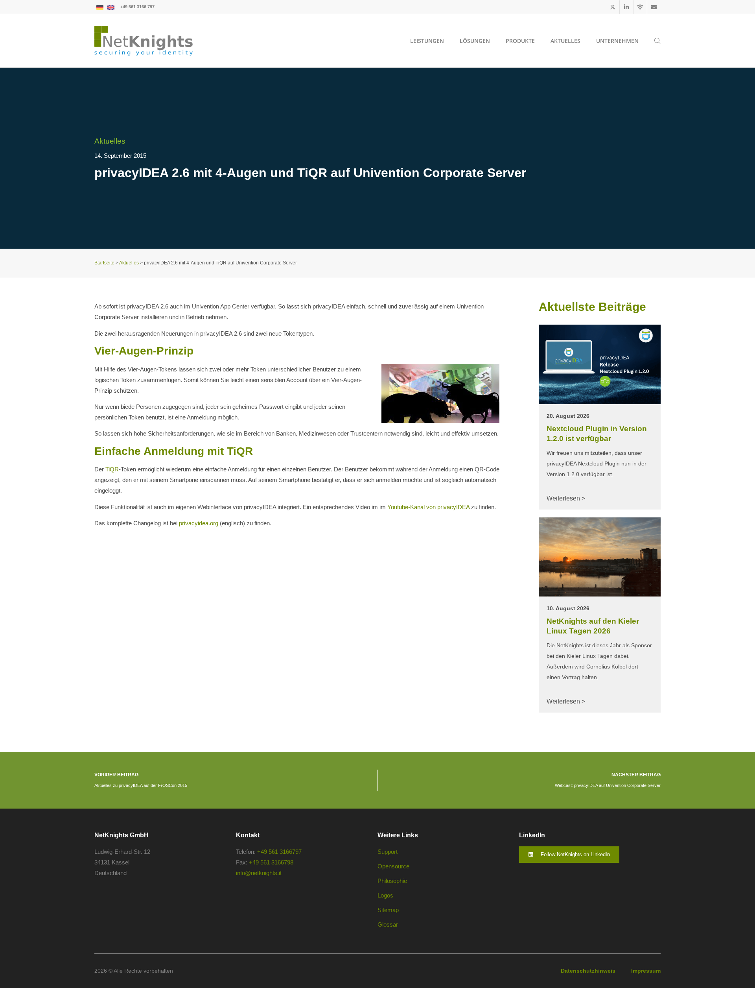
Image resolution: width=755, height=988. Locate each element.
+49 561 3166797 (279, 851)
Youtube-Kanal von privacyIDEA (428, 507)
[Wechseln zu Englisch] (110, 7)
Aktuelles (109, 141)
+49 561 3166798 (271, 862)
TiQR (112, 469)
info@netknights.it (259, 873)
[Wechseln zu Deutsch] (99, 7)
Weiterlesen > (566, 498)
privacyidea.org (198, 523)
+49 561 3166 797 (137, 6)
